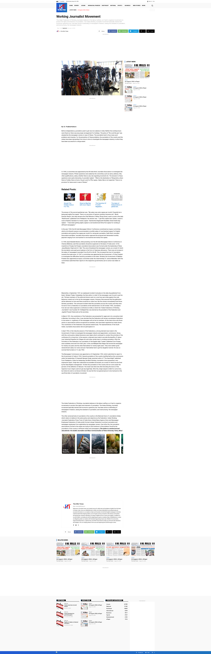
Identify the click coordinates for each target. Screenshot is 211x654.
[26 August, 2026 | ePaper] (137, 71)
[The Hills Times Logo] (62, 652)
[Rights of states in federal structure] (59, 623)
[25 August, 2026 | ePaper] (128, 89)
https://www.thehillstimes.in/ (79, 506)
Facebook (140, 652)
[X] (78, 524)
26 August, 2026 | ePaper (132, 81)
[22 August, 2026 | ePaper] (128, 107)
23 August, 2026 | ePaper (139, 97)
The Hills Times (64, 31)
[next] (154, 10)
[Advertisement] (105, 46)
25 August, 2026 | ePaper (83, 10)
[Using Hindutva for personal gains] (59, 614)
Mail (148, 652)
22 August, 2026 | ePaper (139, 106)
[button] (152, 5)
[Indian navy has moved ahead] (59, 606)
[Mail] (76, 524)
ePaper (126, 79)
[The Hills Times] (62, 7)
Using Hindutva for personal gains (69, 614)
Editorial (61, 600)
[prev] (151, 10)
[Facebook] (73, 524)
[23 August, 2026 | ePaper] (128, 98)
